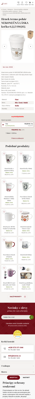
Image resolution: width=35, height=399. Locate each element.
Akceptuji (13, 377)
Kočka (17, 105)
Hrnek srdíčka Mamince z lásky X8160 (9, 199)
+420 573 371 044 (15, 347)
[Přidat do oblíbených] (4, 153)
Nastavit (26, 377)
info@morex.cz (14, 356)
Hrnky (20, 11)
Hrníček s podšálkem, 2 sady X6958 (26, 284)
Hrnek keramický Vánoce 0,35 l (26, 228)
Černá (21, 102)
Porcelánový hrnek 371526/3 (9, 256)
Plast (16, 99)
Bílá (16, 102)
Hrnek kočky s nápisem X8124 (9, 170)
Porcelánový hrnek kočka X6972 (26, 198)
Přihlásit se (31, 317)
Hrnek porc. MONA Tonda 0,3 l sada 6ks (9, 228)
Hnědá (26, 102)
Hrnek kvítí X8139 (26, 255)
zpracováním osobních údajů (18, 325)
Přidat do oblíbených (17, 138)
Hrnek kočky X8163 (26, 169)
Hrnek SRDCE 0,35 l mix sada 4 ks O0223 (9, 284)
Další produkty (15, 296)
